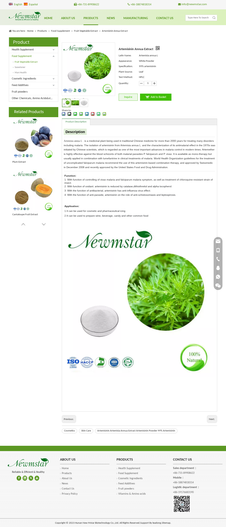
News (65, 483)
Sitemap (166, 523)
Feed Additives (20, 85)
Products (67, 473)
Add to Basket (158, 97)
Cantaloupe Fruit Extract (25, 214)
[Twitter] (31, 478)
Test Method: (126, 77)
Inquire (128, 97)
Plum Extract (19, 162)
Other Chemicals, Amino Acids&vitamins (35, 98)
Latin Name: (125, 55)
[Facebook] (19, 478)
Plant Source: (126, 72)
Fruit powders (20, 91)
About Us (67, 478)
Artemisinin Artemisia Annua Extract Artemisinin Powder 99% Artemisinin (136, 430)
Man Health (20, 72)
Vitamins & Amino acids (132, 493)
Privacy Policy (70, 493)
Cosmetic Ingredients (24, 78)
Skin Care (86, 430)
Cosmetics (69, 430)
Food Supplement (22, 56)
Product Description (76, 122)
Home (65, 468)
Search (214, 18)
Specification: (126, 66)
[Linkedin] (25, 478)
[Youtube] (37, 478)
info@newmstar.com (194, 4)
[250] (28, 462)
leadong (157, 523)
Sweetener (20, 67)
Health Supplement (23, 49)
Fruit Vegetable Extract (26, 62)
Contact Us (68, 488)
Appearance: (125, 61)
